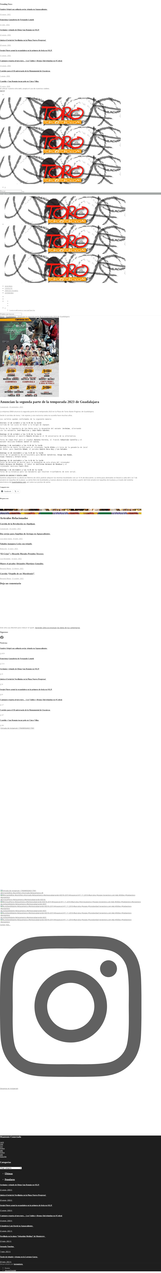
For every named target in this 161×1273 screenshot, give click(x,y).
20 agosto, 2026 (5, 45)
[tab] (73, 1173)
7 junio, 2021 (4, 1252)
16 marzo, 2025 (5, 14)
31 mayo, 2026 (5, 86)
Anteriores (9, 293)
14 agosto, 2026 (5, 66)
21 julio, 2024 (5, 25)
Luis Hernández (5, 559)
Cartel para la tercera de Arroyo (10, 513)
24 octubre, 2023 (15, 529)
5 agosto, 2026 (5, 76)
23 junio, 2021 (5, 1241)
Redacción (3, 549)
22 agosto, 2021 (5, 1231)
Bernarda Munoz (5, 568)
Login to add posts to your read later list (22, 310)
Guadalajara (11, 316)
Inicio (2, 316)
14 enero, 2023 (16, 559)
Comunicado (4, 407)
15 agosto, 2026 (5, 56)
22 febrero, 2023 (18, 568)
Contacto (8, 288)
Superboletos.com (19, 482)
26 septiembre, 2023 (16, 407)
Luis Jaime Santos (6, 539)
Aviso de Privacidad (10, 1270)
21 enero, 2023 (13, 549)
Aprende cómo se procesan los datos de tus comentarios (57, 628)
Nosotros (8, 286)
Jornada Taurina (11, 291)
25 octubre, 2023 (18, 578)
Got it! (2, 91)
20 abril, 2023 (18, 539)
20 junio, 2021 (5, 1262)
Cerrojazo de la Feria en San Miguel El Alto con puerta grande (21, 510)
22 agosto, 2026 (5, 35)
